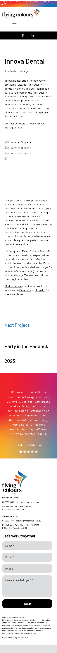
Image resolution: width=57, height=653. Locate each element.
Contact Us (26, 1)
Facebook (25, 290)
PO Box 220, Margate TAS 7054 (15, 528)
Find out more (13, 286)
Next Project (17, 325)
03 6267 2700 (8, 520)
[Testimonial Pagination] (20, 451)
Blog (18, 1)
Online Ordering (39, 1)
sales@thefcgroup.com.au (28, 502)
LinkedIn (40, 290)
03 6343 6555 (8, 502)
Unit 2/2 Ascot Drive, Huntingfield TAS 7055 (20, 525)
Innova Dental (13, 80)
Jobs (12, 1)
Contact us (11, 123)
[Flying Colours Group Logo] (21, 9)
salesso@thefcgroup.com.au (28, 520)
